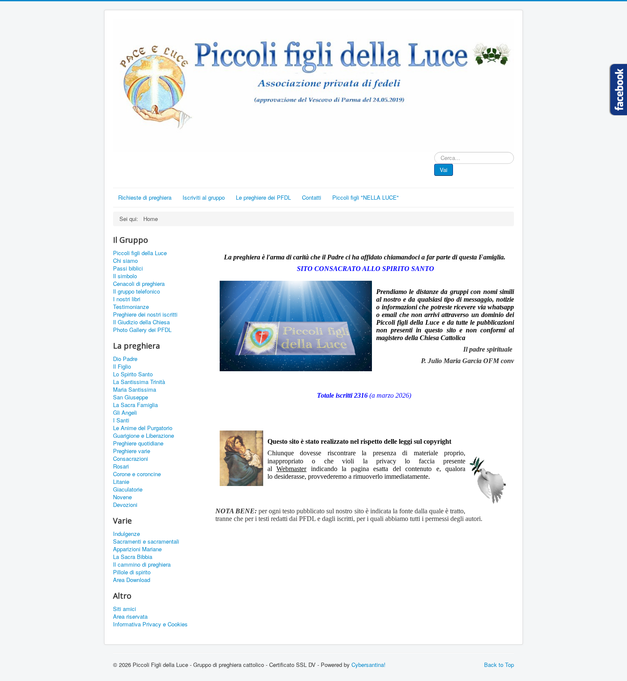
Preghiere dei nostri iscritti (145, 314)
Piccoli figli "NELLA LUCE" (365, 197)
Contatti (311, 197)
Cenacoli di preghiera (139, 284)
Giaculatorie (127, 489)
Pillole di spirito (132, 572)
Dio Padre (125, 359)
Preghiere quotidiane (138, 443)
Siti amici (124, 609)
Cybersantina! (368, 665)
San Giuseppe (130, 397)
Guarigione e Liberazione (143, 435)
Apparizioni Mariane (137, 549)
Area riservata (130, 616)
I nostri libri (126, 299)
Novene (122, 497)
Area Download (131, 580)
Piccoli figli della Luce (140, 253)
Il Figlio (122, 366)
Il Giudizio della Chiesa (141, 322)
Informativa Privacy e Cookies (150, 624)
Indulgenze (126, 534)
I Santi (121, 420)
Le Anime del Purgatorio (142, 428)
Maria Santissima (134, 389)
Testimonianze (131, 307)
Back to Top (499, 665)
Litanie (121, 482)
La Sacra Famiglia (135, 405)
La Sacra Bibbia (132, 557)
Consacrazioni (130, 459)
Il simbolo (125, 276)
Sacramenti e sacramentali (146, 541)
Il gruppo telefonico (136, 291)
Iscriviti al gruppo (204, 197)
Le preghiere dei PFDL (263, 197)
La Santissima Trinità (139, 382)
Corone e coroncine (137, 474)
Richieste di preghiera (144, 197)
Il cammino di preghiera (142, 564)
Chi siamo (125, 261)
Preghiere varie (131, 451)
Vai (443, 170)
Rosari (121, 466)
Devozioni (125, 505)
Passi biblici (128, 268)
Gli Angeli (125, 412)
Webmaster (291, 468)
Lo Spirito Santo (133, 374)
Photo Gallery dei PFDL (142, 330)
